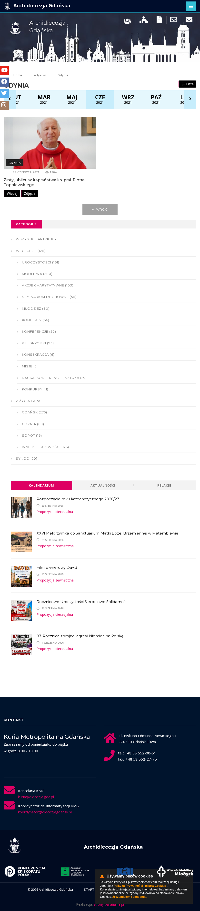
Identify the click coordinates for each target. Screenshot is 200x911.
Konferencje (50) (39, 331)
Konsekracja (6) (38, 354)
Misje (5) (30, 366)
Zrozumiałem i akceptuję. (129, 897)
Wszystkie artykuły (36, 239)
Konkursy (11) (35, 389)
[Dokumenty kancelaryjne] (159, 20)
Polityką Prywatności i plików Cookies (140, 886)
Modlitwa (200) (37, 274)
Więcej (12, 193)
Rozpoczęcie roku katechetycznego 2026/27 (78, 499)
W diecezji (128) (31, 251)
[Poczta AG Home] (189, 20)
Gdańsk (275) (34, 412)
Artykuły (40, 75)
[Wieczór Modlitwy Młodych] (126, 871)
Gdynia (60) (33, 424)
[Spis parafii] (144, 20)
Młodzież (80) (36, 308)
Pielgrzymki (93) (38, 343)
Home (17, 75)
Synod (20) (26, 458)
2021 (15, 99)
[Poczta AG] (173, 20)
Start (89, 889)
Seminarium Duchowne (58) (49, 297)
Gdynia (15, 163)
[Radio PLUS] (176, 871)
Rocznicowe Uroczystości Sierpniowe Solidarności (82, 601)
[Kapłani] (127, 20)
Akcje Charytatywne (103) (47, 285)
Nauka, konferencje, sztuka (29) (54, 378)
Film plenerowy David (57, 567)
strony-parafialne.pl (109, 904)
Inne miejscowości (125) (45, 447)
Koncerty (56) (35, 320)
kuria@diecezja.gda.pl (36, 796)
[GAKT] (26, 871)
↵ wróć (100, 209)
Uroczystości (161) (40, 262)
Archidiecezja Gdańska (41, 5)
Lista (189, 84)
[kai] (76, 871)
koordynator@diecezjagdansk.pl (45, 811)
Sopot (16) (32, 435)
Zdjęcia (29, 193)
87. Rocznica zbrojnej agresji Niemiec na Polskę (80, 636)
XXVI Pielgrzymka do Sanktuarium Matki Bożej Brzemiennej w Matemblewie (107, 533)
